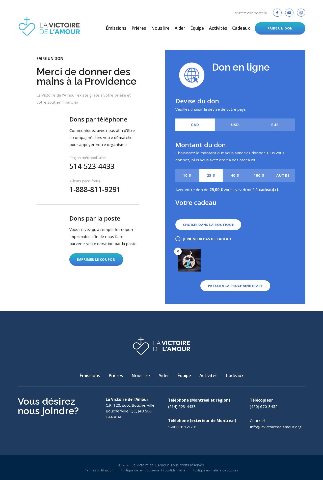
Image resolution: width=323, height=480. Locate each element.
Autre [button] (283, 175)
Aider (180, 28)
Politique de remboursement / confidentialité (153, 470)
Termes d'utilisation (99, 470)
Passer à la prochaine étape (235, 285)
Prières (138, 28)
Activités (218, 28)
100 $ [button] (259, 175)
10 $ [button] (187, 175)
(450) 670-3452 (264, 406)
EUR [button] (275, 124)
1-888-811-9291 (95, 189)
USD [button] (235, 124)
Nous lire (160, 28)
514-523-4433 (91, 166)
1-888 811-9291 (182, 426)
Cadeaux (241, 28)
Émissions (116, 28)
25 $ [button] (211, 175)
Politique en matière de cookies (215, 470)
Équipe (197, 28)
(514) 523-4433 (182, 406)
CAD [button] (195, 124)
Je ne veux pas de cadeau (207, 238)
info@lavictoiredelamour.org (276, 426)
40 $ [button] (235, 175)
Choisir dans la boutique (208, 224)
